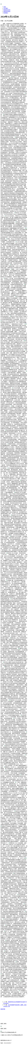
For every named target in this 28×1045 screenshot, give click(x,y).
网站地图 (3, 1037)
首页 (4, 6)
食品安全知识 (6, 11)
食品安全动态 (6, 9)
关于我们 (5, 8)
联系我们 (5, 12)
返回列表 (3, 1009)
